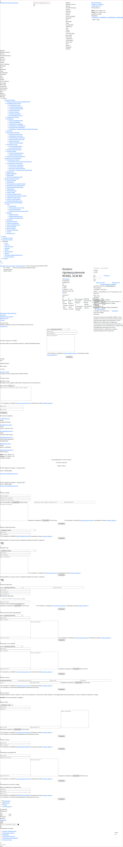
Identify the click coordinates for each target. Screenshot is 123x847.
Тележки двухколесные (15, 155)
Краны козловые (11, 226)
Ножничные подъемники (16, 165)
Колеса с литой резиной (13, 199)
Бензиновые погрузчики (16, 136)
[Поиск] (34, 5)
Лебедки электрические (15, 216)
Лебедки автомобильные (16, 218)
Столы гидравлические (15, 146)
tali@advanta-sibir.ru (5, 444)
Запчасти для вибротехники (15, 177)
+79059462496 (119, 17)
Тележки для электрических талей (18, 211)
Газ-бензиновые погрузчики (17, 137)
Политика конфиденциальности (14, 255)
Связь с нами (96, 19)
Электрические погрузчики (16, 139)
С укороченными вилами (16, 108)
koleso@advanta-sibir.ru (6, 431)
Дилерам (7, 248)
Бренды (7, 253)
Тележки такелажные (13, 223)
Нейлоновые (10, 189)
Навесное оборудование (16, 143)
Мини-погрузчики (14, 141)
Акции (4, 236)
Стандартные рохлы (14, 105)
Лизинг (7, 250)
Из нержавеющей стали (15, 115)
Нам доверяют (9, 251)
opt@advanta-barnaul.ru (6, 450)
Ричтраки (9, 131)
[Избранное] (6, 803)
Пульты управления (12, 230)
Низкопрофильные (14, 110)
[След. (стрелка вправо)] (2, 846)
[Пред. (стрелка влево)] (0, 846)
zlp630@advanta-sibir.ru (6, 437)
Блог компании (9, 246)
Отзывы (67, 279)
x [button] (0, 1)
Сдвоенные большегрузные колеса (16, 196)
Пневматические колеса (13, 197)
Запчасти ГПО (11, 233)
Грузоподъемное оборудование (13, 202)
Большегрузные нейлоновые (15, 187)
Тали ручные (12, 206)
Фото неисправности (6, 502)
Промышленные (11, 180)
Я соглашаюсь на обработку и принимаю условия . (27, 403)
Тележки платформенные (16, 153)
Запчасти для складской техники (16, 156)
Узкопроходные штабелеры (17, 127)
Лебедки (9, 213)
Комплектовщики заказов (14, 149)
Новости (7, 245)
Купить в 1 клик (100, 282)
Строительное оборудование (13, 158)
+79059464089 (111, 17)
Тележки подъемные (15, 114)
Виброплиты (10, 172)
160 (63, 293)
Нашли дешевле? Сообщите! (108, 284)
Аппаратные (10, 182)
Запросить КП (116, 282)
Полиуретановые (12, 190)
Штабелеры (10, 119)
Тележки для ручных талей (16, 208)
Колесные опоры (10, 266)
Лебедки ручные (13, 214)
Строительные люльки (13, 160)
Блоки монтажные (12, 221)
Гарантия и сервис (7, 239)
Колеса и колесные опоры (12, 178)
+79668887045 (103, 17)
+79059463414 (95, 17)
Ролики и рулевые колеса (14, 194)
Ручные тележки (11, 151)
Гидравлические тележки (14, 103)
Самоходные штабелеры (16, 124)
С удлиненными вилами (15, 107)
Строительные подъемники (14, 163)
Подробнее (4, 326)
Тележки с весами (14, 112)
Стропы (9, 231)
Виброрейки (10, 175)
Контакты (5, 258)
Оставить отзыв (4, 372)
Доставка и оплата (7, 238)
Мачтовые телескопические (17, 168)
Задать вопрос (61, 466)
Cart (7, 806)
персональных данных (70, 353)
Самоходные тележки (13, 117)
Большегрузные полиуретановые (16, 184)
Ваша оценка (4, 385)
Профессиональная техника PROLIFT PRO (18, 102)
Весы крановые (11, 228)
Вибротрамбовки (12, 173)
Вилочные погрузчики (13, 132)
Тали (8, 204)
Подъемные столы (12, 144)
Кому (48, 329)
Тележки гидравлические (9, 831)
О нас (6, 243)
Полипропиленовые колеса (14, 201)
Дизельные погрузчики (15, 134)
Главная (2, 266)
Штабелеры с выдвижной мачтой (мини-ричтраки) (23, 129)
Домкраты (10, 220)
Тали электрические (14, 209)
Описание (3, 315)
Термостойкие (11, 192)
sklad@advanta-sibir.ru (6, 425)
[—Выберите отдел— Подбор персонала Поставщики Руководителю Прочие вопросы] (6, 705)
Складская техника (10, 100)
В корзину (106, 275)
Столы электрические (15, 148)
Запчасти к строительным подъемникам (20, 170)
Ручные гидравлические (16, 120)
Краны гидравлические (13, 225)
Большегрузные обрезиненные (15, 185)
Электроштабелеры (14, 122)
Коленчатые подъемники (16, 167)
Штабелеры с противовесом (17, 125)
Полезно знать (4, 318)
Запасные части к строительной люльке (20, 161)
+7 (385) (96, 6)
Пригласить (115, 311)
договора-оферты (52, 355)
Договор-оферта (9, 257)
